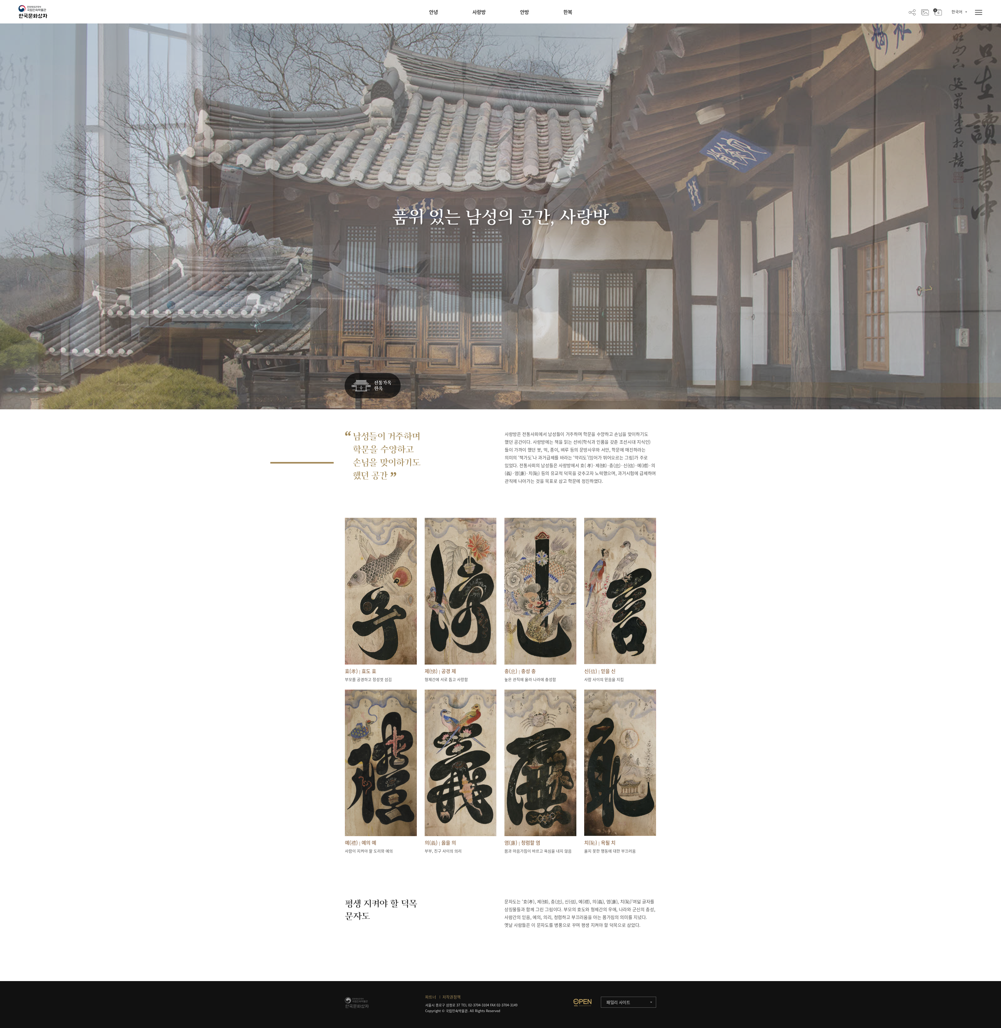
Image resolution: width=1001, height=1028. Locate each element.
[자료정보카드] (937, 12)
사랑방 (479, 12)
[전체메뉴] (978, 12)
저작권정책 (451, 997)
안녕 (433, 12)
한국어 (956, 12)
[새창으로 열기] (582, 1002)
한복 (567, 12)
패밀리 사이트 (618, 1002)
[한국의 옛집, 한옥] (373, 386)
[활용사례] (925, 12)
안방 (524, 12)
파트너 (430, 997)
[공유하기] (912, 12)
